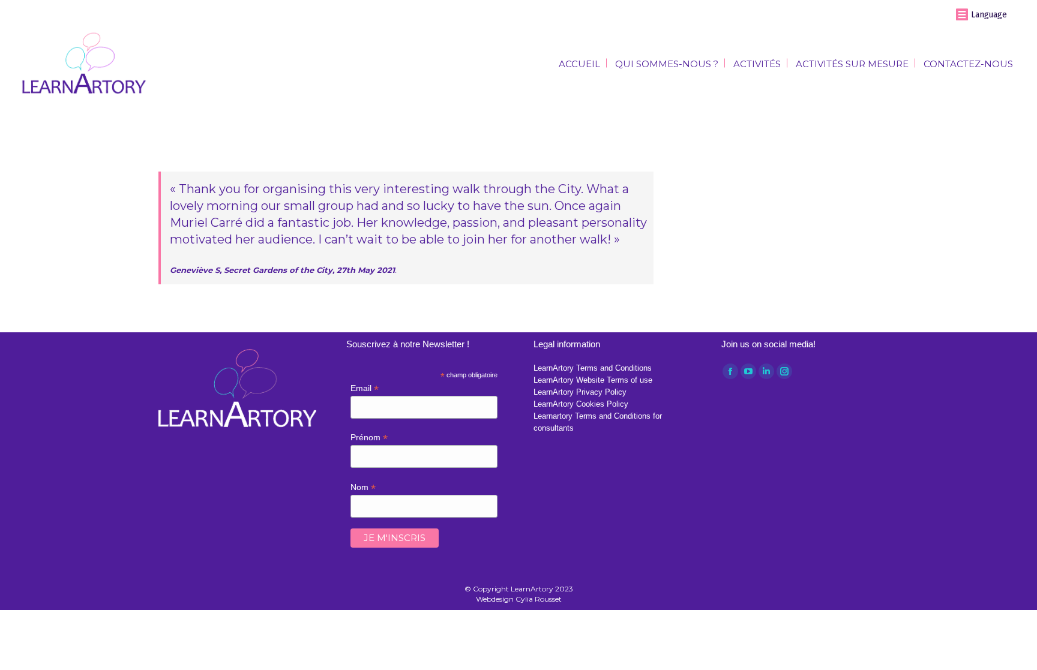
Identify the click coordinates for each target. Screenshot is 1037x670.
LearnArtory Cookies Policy (581, 403)
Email (364, 388)
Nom (363, 487)
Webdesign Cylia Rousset (519, 598)
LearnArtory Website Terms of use (593, 379)
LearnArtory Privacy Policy (580, 391)
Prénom (369, 437)
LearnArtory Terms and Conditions (593, 367)
